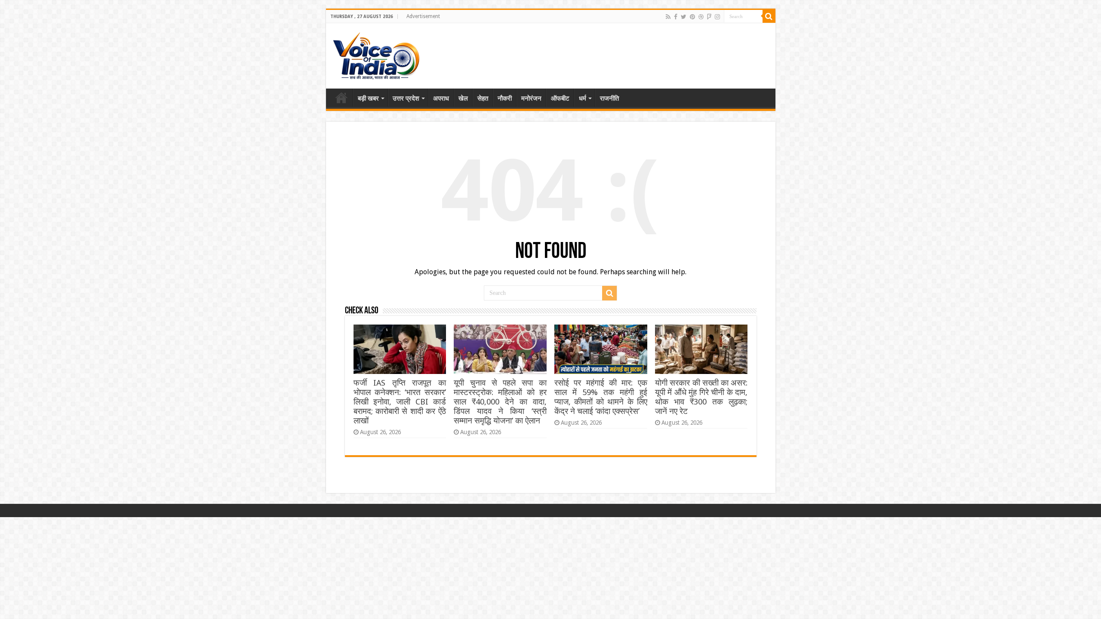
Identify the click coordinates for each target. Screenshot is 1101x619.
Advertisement (423, 16)
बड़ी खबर (368, 98)
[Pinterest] (692, 17)
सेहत (482, 98)
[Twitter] (683, 17)
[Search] (769, 16)
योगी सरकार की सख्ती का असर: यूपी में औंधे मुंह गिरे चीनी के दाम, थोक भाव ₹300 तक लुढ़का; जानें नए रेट (701, 397)
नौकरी (505, 98)
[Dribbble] (701, 17)
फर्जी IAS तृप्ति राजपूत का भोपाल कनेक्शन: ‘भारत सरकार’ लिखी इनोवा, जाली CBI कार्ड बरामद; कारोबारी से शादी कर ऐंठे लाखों (400, 401)
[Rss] (668, 17)
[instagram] (717, 17)
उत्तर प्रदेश (406, 98)
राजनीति (609, 98)
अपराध (441, 98)
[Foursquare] (709, 17)
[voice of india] (376, 54)
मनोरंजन (531, 98)
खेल (463, 98)
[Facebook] (675, 17)
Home (341, 98)
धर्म (582, 98)
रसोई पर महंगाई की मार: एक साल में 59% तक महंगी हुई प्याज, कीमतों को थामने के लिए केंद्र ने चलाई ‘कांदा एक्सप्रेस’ (600, 397)
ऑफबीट (560, 98)
